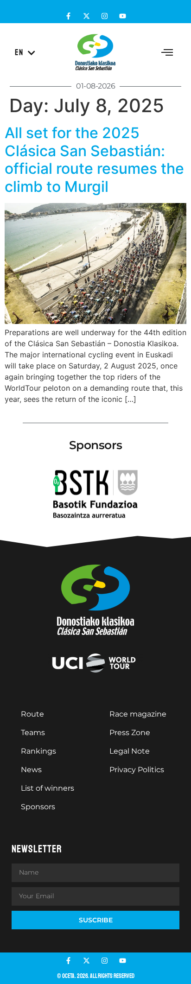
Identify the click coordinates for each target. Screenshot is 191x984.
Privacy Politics (136, 769)
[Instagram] (104, 16)
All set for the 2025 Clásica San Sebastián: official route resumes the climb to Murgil (94, 159)
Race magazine (137, 714)
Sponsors (38, 806)
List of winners (47, 788)
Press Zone (129, 732)
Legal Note (129, 751)
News (31, 769)
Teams (33, 732)
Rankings (38, 751)
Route (32, 714)
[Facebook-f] (68, 16)
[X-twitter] (86, 16)
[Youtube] (122, 16)
